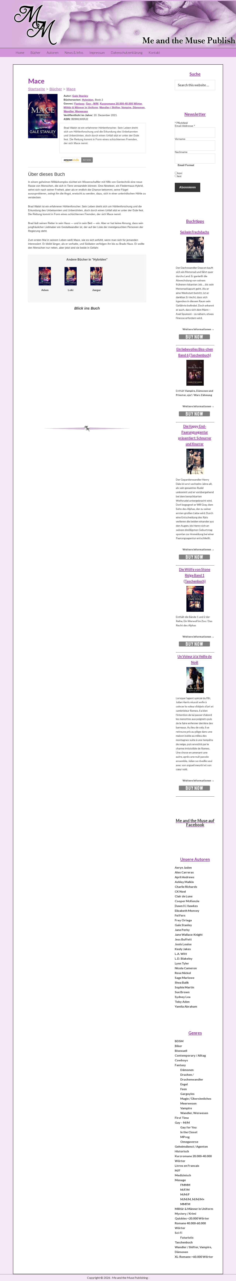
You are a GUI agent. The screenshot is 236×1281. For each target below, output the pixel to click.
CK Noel (180, 891)
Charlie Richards (186, 886)
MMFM (185, 1204)
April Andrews (184, 877)
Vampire (186, 1108)
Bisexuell (181, 1050)
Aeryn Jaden (183, 867)
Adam (44, 290)
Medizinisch (183, 1175)
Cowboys (181, 1060)
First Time (182, 1117)
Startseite (36, 89)
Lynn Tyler (182, 963)
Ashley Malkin (184, 882)
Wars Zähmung (203, 395)
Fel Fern (180, 915)
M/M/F (185, 1194)
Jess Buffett (183, 939)
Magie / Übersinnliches (195, 1098)
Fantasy (79, 103)
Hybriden (87, 99)
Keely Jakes (183, 949)
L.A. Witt (181, 953)
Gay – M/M (182, 1122)
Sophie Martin (184, 987)
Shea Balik (182, 982)
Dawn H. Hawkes (186, 905)
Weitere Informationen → (198, 329)
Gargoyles (187, 1093)
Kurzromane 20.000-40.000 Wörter (121, 103)
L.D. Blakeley (183, 958)
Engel (184, 1084)
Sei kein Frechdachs (194, 232)
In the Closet (188, 1132)
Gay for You (188, 1127)
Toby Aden (182, 1001)
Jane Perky (182, 929)
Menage (180, 1180)
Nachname (181, 152)
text (179, 176)
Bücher (55, 89)
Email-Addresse (185, 125)
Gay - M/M (92, 103)
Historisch (182, 1151)
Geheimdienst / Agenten (191, 1146)
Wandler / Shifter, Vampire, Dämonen (122, 107)
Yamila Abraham (186, 1006)
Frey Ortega (183, 920)
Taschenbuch (184, 1242)
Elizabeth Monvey (187, 910)
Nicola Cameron (186, 968)
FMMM (185, 1184)
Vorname (180, 138)
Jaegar (96, 290)
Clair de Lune (183, 896)
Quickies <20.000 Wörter (192, 1218)
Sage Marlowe (184, 977)
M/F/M (185, 1189)
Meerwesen (188, 1103)
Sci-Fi (178, 1232)
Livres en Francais (187, 1165)
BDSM (179, 1041)
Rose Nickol (183, 973)
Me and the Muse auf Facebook (195, 822)
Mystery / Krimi (185, 1213)
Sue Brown (182, 992)
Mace (71, 89)
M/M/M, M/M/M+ (192, 1199)
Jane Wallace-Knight (189, 934)
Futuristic (187, 1237)
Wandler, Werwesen (76, 111)
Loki (70, 290)
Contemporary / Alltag (190, 1055)
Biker (178, 1046)
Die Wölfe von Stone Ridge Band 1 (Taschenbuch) (194, 575)
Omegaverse (189, 1141)
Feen (183, 1089)
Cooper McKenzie (187, 901)
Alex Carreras (184, 872)
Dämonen (187, 1069)
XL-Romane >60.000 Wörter (194, 1256)
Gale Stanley (80, 95)
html (179, 173)
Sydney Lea (182, 997)
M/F (177, 1170)
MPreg (185, 1137)
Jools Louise (183, 944)
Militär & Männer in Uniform (81, 107)
